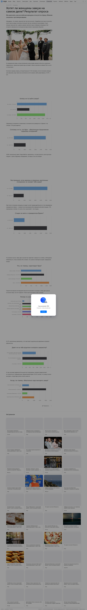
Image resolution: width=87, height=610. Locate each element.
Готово (43, 311)
